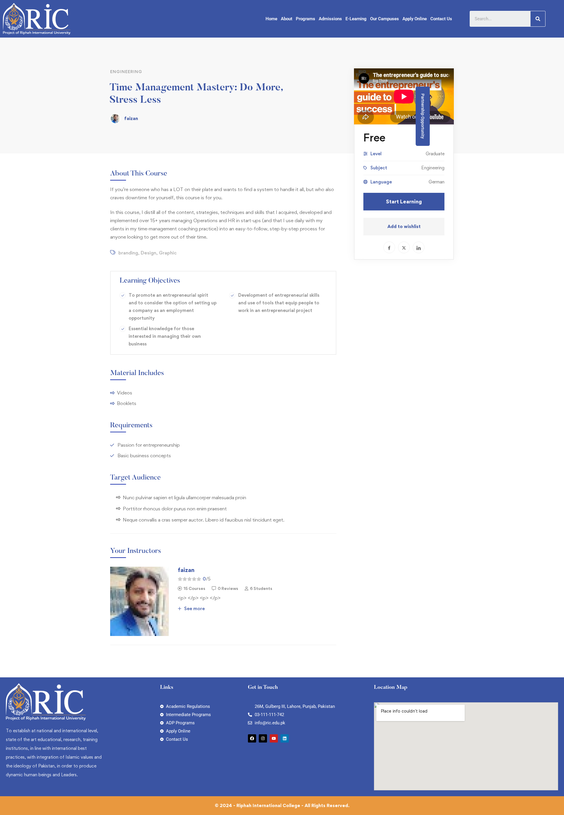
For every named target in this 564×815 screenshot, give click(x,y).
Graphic (168, 253)
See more (194, 608)
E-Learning (356, 18)
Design (148, 253)
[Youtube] (274, 738)
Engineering (126, 71)
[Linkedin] (285, 738)
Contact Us (441, 18)
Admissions (330, 18)
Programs (305, 18)
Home (271, 18)
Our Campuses (384, 18)
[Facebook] (252, 738)
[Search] (538, 18)
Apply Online (414, 18)
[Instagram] (263, 738)
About (286, 18)
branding (128, 253)
